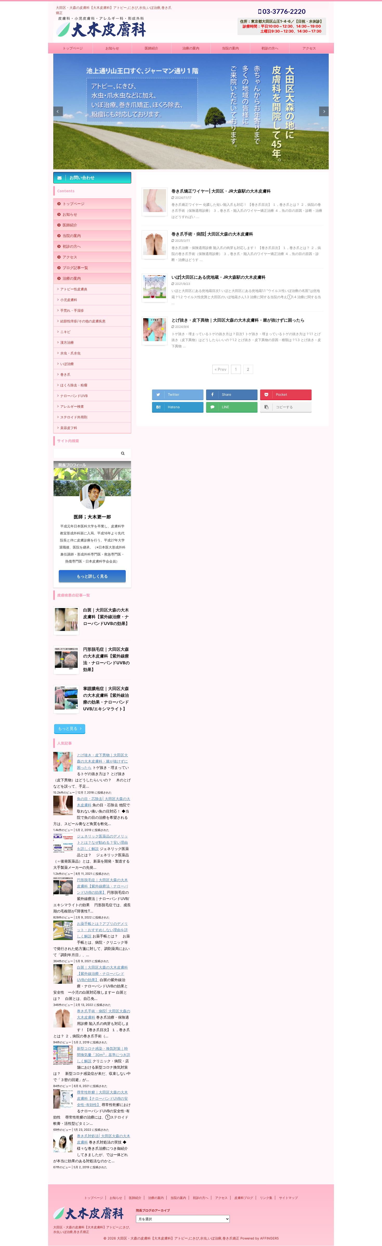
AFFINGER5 (269, 1238)
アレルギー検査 (72, 406)
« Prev (220, 369)
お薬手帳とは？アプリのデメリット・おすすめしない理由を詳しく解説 (102, 929)
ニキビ (65, 332)
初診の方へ (269, 48)
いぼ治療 (67, 364)
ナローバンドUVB (74, 396)
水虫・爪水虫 (70, 353)
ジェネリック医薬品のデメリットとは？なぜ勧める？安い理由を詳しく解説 (102, 842)
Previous (58, 111)
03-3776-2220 (283, 11)
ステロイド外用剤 (73, 417)
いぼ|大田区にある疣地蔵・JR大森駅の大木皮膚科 (219, 277)
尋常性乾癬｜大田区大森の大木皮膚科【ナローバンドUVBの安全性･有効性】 (102, 1098)
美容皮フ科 (68, 428)
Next (324, 111)
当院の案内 (230, 48)
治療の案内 (190, 48)
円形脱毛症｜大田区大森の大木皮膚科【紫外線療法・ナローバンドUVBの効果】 (102, 886)
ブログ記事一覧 (75, 267)
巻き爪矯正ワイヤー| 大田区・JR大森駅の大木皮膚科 (221, 191)
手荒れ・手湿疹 (72, 310)
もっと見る (67, 728)
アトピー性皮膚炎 (73, 289)
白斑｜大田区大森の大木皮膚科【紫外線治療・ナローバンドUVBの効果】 (106, 616)
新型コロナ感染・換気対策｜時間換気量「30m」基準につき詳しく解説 (103, 1054)
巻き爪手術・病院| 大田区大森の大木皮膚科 (212, 234)
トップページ (73, 48)
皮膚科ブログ (243, 1198)
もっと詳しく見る (92, 576)
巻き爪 (65, 374)
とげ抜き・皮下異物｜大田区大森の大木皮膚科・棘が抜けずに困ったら (238, 320)
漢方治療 (67, 342)
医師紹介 (151, 48)
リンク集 (266, 1198)
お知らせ (112, 48)
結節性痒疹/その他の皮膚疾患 (83, 321)
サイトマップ (288, 1198)
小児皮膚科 (68, 300)
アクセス (309, 48)
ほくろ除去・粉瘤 (73, 385)
